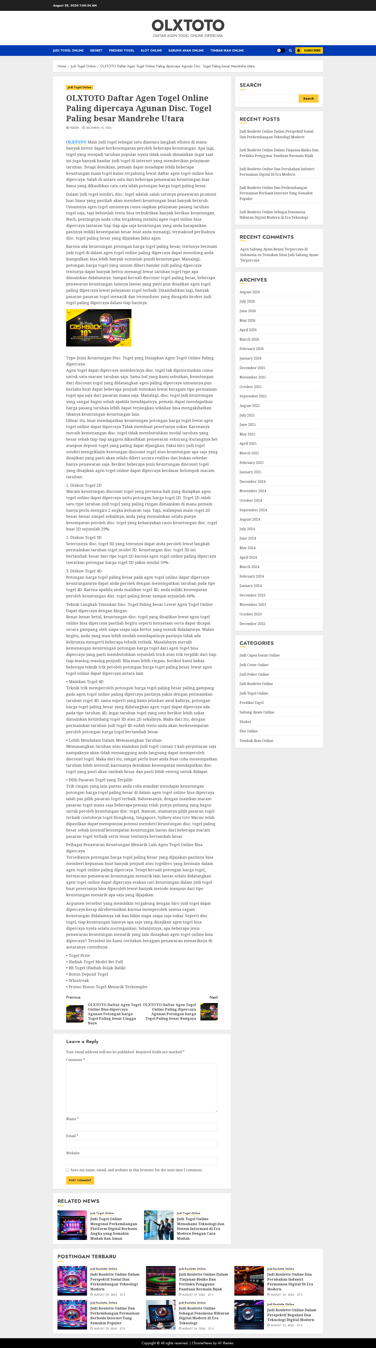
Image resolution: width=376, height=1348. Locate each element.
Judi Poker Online (254, 674)
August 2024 (250, 519)
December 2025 (252, 367)
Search (250, 85)
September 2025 (253, 396)
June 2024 (248, 538)
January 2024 (251, 585)
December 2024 (252, 481)
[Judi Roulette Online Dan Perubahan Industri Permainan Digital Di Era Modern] (249, 1281)
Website (73, 1153)
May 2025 (247, 434)
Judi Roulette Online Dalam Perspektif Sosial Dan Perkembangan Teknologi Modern (276, 134)
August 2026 (250, 292)
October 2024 (251, 500)
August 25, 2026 (105, 1329)
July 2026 (247, 301)
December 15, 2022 (99, 128)
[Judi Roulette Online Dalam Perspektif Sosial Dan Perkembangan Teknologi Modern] (72, 1281)
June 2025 (248, 424)
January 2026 (251, 358)
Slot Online (151, 50)
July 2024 (247, 529)
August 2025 (250, 405)
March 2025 (249, 453)
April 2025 (248, 443)
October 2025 (251, 386)
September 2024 (253, 510)
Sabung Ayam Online (186, 50)
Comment (75, 1059)
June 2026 (248, 311)
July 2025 (247, 415)
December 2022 (252, 623)
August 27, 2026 (193, 1295)
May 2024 (247, 547)
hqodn (74, 128)
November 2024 (253, 491)
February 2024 (252, 576)
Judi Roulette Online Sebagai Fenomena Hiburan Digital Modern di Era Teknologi (204, 1315)
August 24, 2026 (193, 1329)
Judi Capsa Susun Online (260, 655)
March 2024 (249, 567)
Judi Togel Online (68, 50)
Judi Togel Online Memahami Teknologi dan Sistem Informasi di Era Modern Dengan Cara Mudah (200, 1228)
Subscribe (312, 50)
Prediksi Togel (121, 50)
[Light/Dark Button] (281, 50)
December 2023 (252, 595)
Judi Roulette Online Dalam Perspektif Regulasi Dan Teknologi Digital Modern (291, 1315)
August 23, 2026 (282, 1325)
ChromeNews (202, 1343)
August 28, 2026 (105, 1295)
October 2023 (251, 614)
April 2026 (248, 330)
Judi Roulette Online (256, 683)
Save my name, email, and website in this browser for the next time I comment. (137, 1170)
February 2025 (252, 462)
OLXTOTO (188, 25)
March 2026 (249, 339)
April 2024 (248, 557)
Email (72, 1135)
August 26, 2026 (282, 1295)
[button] (290, 50)
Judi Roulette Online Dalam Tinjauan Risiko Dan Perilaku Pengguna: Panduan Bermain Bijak (203, 1281)
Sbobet (96, 50)
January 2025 (251, 472)
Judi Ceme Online (254, 665)
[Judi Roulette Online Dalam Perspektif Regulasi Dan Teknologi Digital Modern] (249, 1315)
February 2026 (252, 349)
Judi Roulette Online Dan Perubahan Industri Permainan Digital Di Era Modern (290, 1281)
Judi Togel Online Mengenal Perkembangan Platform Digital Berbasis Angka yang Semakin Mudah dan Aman (113, 1228)
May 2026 (247, 320)
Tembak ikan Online (227, 50)
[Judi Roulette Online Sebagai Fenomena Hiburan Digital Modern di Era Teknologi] (161, 1315)
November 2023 (253, 604)
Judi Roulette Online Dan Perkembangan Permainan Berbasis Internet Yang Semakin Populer (276, 193)
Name (72, 1118)
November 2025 (253, 377)
